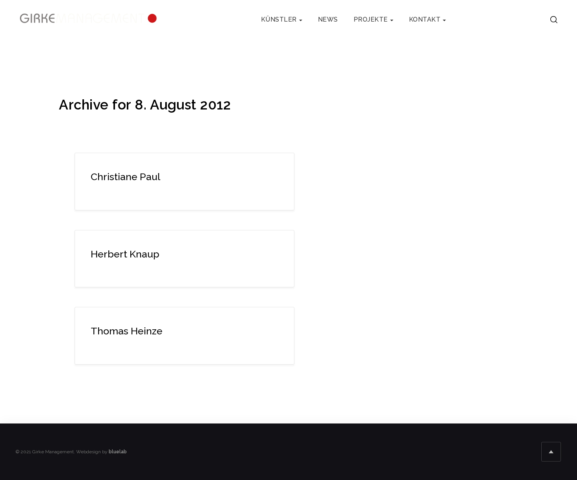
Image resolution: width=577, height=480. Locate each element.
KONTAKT (425, 19)
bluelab (118, 451)
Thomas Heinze (127, 331)
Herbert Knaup (125, 254)
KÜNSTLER (279, 19)
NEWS (328, 19)
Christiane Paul (125, 177)
